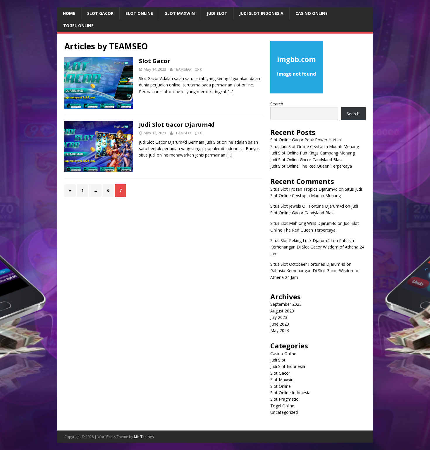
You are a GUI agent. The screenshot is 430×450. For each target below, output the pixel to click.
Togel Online (78, 25)
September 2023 (286, 304)
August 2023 (282, 311)
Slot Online (139, 13)
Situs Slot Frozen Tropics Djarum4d (304, 189)
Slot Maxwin (180, 13)
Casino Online (311, 13)
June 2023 (279, 324)
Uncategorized (284, 412)
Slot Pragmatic (284, 399)
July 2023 (278, 317)
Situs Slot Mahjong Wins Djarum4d (303, 223)
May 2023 (279, 330)
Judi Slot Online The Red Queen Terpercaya (311, 166)
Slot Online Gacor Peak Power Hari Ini (306, 140)
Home (69, 13)
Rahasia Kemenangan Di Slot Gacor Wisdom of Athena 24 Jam (317, 247)
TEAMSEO (182, 69)
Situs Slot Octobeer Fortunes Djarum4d (307, 264)
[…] (230, 91)
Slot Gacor (100, 13)
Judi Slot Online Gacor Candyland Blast (306, 159)
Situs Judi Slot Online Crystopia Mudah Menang (314, 146)
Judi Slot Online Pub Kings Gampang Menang (312, 153)
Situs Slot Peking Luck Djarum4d (301, 240)
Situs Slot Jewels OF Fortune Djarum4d (307, 206)
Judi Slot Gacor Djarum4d (177, 124)
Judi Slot (217, 13)
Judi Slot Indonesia (261, 13)
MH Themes (144, 436)
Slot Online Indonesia (290, 392)
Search (276, 104)
